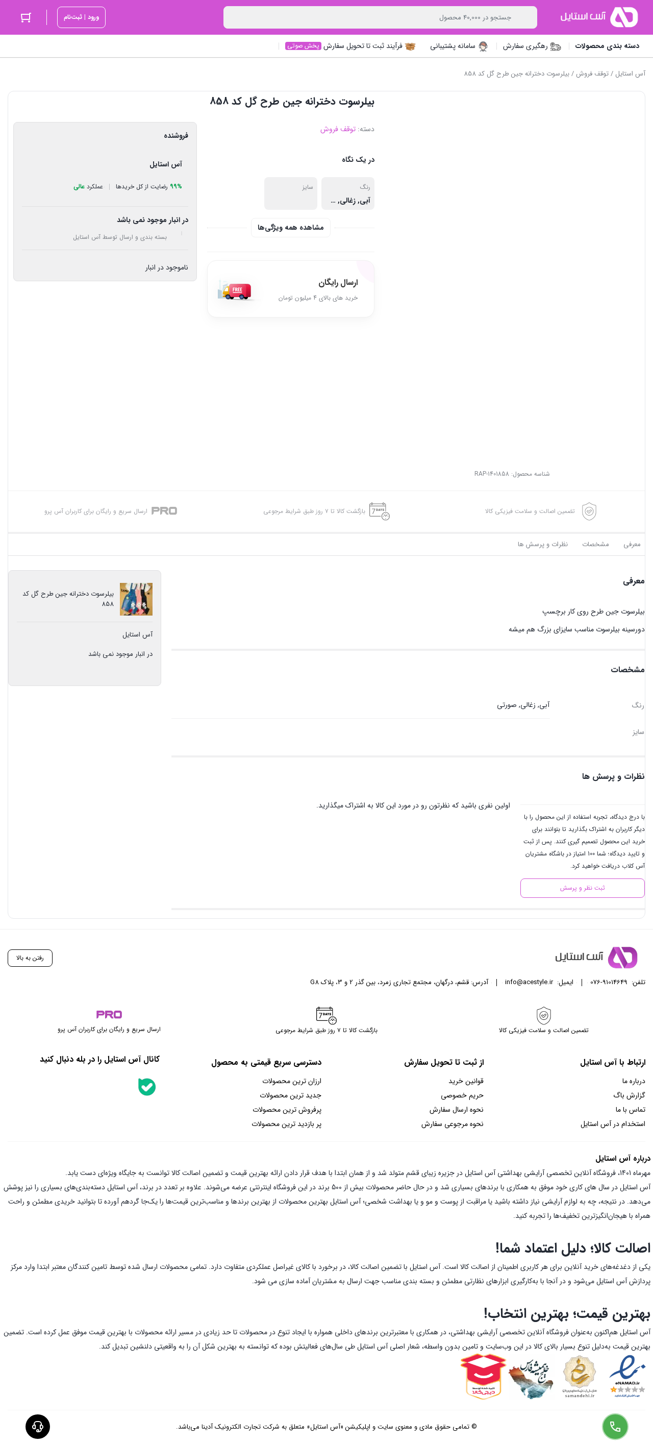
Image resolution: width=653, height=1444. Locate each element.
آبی (365, 200)
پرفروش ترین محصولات (287, 1109)
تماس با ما (630, 1109)
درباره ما (633, 1081)
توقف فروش (592, 73)
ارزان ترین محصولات (291, 1081)
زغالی (348, 200)
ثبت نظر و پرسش (582, 888)
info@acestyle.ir (529, 982)
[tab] (632, 544)
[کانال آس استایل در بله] (147, 1086)
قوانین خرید (466, 1081)
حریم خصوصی (462, 1095)
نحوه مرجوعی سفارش (452, 1124)
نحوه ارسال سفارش (457, 1109)
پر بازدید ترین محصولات (286, 1124)
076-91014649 (608, 982)
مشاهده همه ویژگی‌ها (291, 227)
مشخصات (595, 544)
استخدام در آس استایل (613, 1124)
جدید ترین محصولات (290, 1095)
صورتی (507, 705)
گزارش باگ (629, 1095)
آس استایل (630, 73)
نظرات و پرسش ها (543, 544)
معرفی (632, 544)
